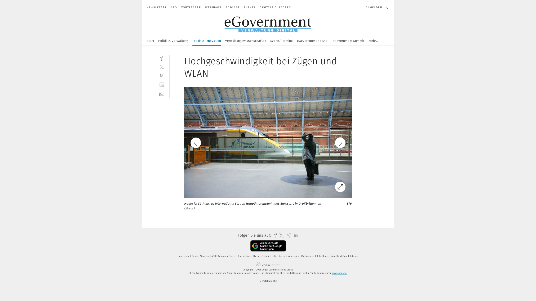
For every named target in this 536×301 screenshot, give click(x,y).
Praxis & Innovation (206, 41)
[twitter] (161, 66)
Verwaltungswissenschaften (245, 41)
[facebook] (161, 57)
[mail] (161, 93)
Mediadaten (308, 256)
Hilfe (274, 256)
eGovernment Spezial (312, 41)
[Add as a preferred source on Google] (268, 245)
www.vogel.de (339, 273)
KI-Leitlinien (323, 256)
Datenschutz (245, 256)
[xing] (161, 75)
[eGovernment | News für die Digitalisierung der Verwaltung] (150, 40)
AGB (213, 256)
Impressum (184, 256)
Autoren (354, 256)
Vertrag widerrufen (289, 256)
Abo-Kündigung (339, 256)
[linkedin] (161, 84)
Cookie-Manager (201, 256)
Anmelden (374, 7)
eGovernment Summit (348, 41)
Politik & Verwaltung (173, 41)
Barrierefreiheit (261, 256)
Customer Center (227, 256)
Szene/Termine (281, 41)
